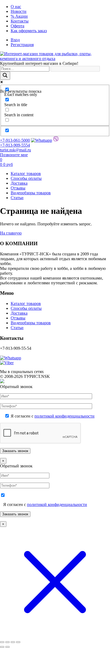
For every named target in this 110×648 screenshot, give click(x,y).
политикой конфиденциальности (64, 416)
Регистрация (22, 44)
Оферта (17, 26)
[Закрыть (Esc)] (18, 642)
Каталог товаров (26, 173)
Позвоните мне (14, 154)
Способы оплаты (26, 178)
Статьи (17, 197)
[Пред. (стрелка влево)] (2, 647)
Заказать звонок (15, 514)
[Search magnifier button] (5, 76)
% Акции (19, 16)
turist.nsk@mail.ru (15, 150)
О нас (16, 6)
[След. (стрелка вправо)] (7, 647)
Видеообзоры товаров (31, 193)
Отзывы (18, 188)
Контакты (20, 21)
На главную (11, 233)
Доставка (19, 183)
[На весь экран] (7, 642)
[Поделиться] (13, 642)
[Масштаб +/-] (2, 642)
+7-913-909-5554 (15, 145)
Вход (15, 40)
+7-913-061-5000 (15, 140)
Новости (18, 11)
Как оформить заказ (29, 30)
